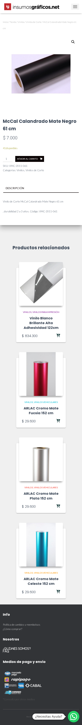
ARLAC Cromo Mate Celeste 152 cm (41, 581)
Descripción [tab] (15, 188)
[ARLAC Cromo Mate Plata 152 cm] (41, 459)
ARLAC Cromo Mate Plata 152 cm (41, 496)
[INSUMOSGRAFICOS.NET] (33, 6)
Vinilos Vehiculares (46, 402)
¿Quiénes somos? (17, 648)
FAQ (6, 651)
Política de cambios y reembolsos (21, 624)
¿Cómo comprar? (12, 629)
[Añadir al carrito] (50, 336)
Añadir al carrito (27, 158)
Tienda (13, 22)
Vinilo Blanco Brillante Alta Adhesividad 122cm (41, 323)
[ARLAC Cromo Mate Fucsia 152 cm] (41, 374)
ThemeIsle (51, 716)
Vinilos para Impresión (45, 312)
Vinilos (21, 22)
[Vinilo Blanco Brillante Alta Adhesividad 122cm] (41, 284)
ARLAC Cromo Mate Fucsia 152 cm (41, 410)
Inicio (5, 22)
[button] (73, 41)
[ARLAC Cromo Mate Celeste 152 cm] (41, 545)
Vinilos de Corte (33, 22)
